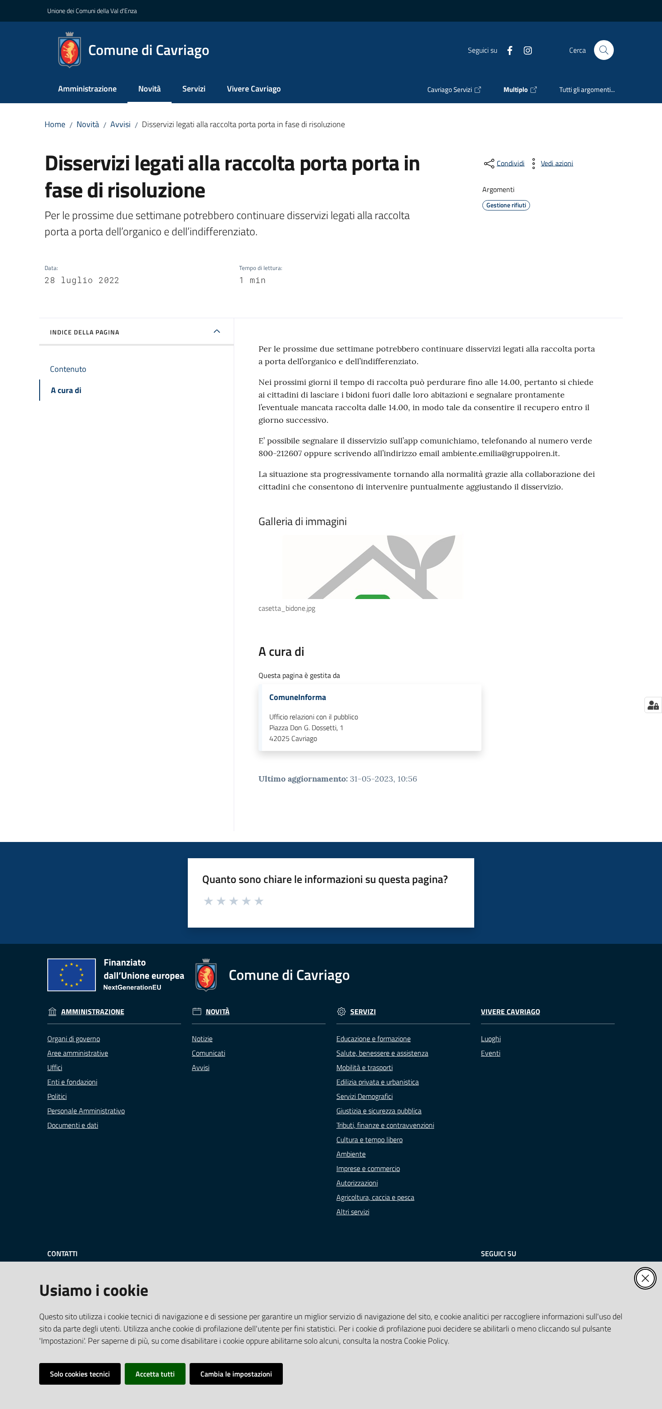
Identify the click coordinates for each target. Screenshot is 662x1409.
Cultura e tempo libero (369, 1139)
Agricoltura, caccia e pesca (375, 1197)
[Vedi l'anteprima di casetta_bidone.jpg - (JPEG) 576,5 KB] (419, 565)
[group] (428, 572)
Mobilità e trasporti (364, 1067)
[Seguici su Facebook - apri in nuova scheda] (506, 49)
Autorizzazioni (357, 1182)
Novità (88, 124)
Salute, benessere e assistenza (382, 1053)
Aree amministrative (77, 1053)
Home (55, 124)
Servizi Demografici (364, 1096)
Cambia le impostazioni (236, 1373)
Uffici (54, 1067)
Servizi (363, 1011)
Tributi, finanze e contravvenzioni (385, 1125)
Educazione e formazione (373, 1038)
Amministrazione (92, 1011)
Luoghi (491, 1038)
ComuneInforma (297, 697)
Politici (57, 1096)
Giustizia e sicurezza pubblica (379, 1110)
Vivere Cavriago (510, 1011)
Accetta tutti (155, 1373)
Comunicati (208, 1053)
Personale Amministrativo (86, 1110)
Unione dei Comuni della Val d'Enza (92, 10)
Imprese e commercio (368, 1168)
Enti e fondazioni (72, 1081)
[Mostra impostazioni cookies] (653, 705)
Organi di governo (73, 1038)
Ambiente (351, 1153)
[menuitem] (87, 89)
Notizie (202, 1038)
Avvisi (120, 124)
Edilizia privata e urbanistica (377, 1081)
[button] (604, 50)
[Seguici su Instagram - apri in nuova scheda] (524, 49)
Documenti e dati (72, 1125)
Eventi (490, 1053)
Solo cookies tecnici (80, 1373)
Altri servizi (352, 1211)
